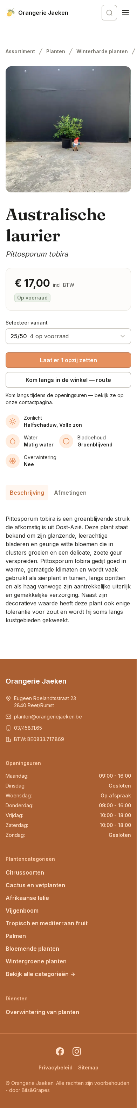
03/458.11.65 (28, 728)
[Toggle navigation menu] (125, 13)
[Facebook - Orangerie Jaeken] (60, 1051)
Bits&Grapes (36, 1090)
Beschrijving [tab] (27, 492)
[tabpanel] (68, 566)
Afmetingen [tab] (70, 492)
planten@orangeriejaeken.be (48, 717)
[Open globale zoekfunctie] (109, 12)
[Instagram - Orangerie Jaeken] (77, 1051)
